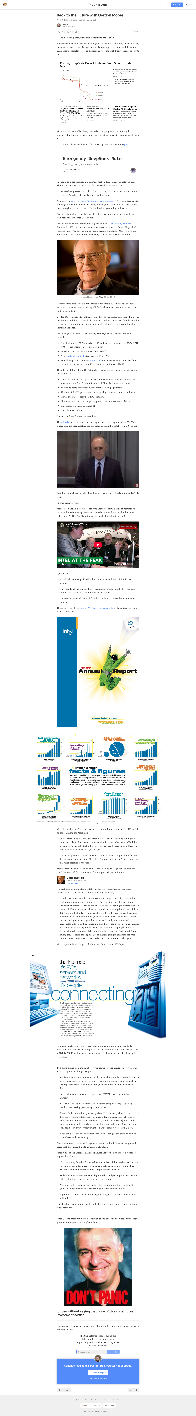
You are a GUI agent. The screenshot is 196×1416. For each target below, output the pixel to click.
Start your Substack (92, 1405)
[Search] (163, 4)
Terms (104, 1400)
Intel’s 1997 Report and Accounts (96, 608)
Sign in (189, 5)
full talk (65, 422)
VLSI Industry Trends (119, 223)
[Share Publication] (168, 4)
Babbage (65, 24)
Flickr (101, 297)
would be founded (75, 356)
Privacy (97, 1400)
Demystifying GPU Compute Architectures (92, 201)
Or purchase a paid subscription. (98, 1378)
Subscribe (177, 5)
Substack (86, 1411)
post (126, 144)
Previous (65, 1390)
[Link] (53, 1313)
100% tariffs (96, 360)
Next (132, 1390)
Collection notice (114, 1400)
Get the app (109, 1405)
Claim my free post (98, 1372)
